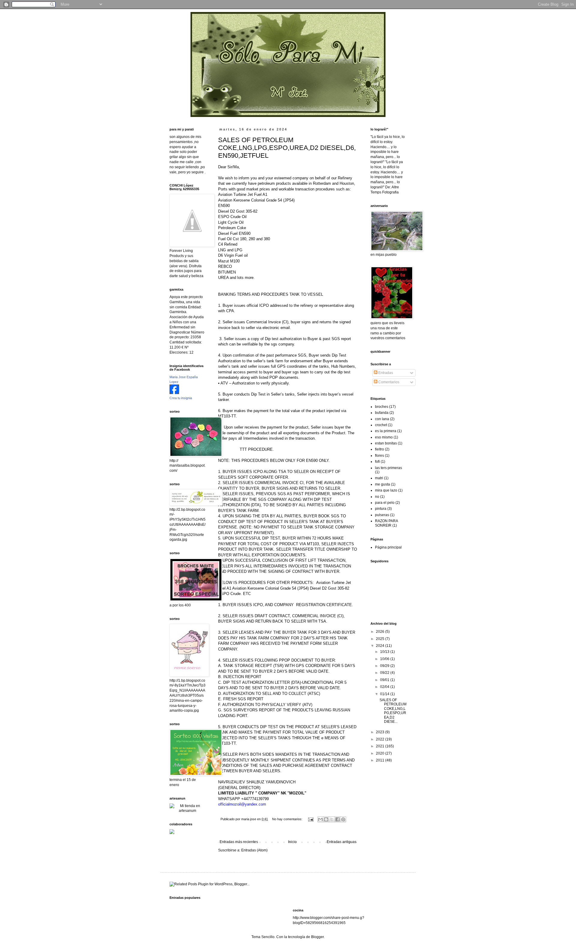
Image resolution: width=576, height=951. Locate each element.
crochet (381, 425)
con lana (382, 419)
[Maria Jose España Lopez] (174, 393)
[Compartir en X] (332, 819)
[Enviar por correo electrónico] (320, 819)
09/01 (385, 680)
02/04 (385, 687)
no (377, 497)
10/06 (385, 659)
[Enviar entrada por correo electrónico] (310, 819)
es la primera (385, 431)
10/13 (385, 652)
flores (379, 455)
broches (381, 407)
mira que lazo (386, 490)
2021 (380, 746)
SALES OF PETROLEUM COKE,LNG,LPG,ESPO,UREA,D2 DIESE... (393, 711)
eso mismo (384, 437)
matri (379, 478)
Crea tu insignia (181, 398)
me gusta (382, 484)
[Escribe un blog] (326, 819)
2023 (380, 732)
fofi (377, 461)
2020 (380, 753)
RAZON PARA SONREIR (386, 523)
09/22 (385, 673)
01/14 (385, 694)
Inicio (292, 842)
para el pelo (384, 503)
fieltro (379, 449)
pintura (380, 509)
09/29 (385, 666)
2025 (380, 639)
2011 (380, 760)
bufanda (381, 413)
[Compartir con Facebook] (337, 819)
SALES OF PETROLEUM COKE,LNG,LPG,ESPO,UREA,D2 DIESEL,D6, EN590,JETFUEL (287, 147)
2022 (380, 739)
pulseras (382, 515)
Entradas (385, 373)
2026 (380, 632)
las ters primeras (388, 468)
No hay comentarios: (287, 819)
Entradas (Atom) (254, 850)
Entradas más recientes (239, 842)
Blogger (317, 937)
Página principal (388, 547)
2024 (380, 646)
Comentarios (388, 382)
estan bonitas (386, 443)
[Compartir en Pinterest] (343, 819)
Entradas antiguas (341, 842)
